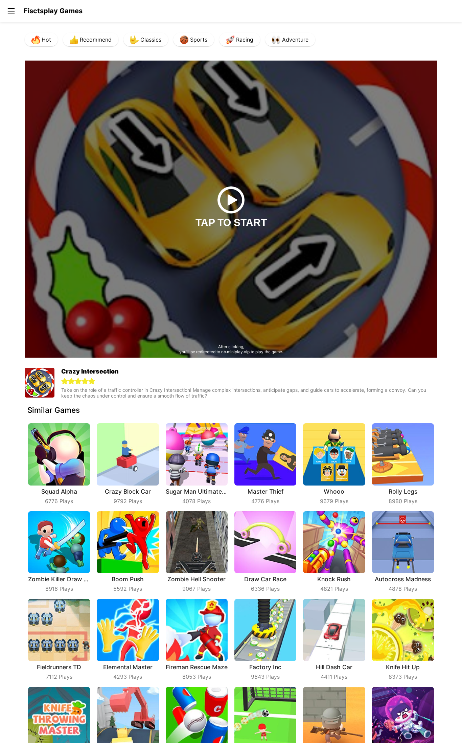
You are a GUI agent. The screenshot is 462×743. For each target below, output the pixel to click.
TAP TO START (231, 222)
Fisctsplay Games (53, 11)
